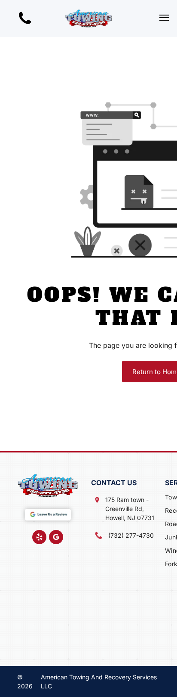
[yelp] (39, 538)
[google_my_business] (56, 538)
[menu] (164, 17)
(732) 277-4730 (131, 535)
